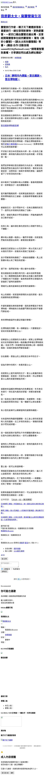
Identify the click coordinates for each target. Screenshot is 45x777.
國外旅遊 (17, 548)
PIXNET (9, 746)
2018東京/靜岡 (19, 551)
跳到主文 (4, 22)
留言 (26, 543)
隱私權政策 (37, 746)
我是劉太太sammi (7, 531)
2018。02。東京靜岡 (21, 500)
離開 (12, 773)
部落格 (7, 64)
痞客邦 (21, 543)
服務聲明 (22, 748)
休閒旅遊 (18, 58)
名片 (6, 67)
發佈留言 (4, 571)
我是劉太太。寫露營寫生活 (21, 16)
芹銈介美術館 (10, 144)
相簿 (6, 62)
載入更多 (4, 559)
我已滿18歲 (5, 773)
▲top (3, 555)
